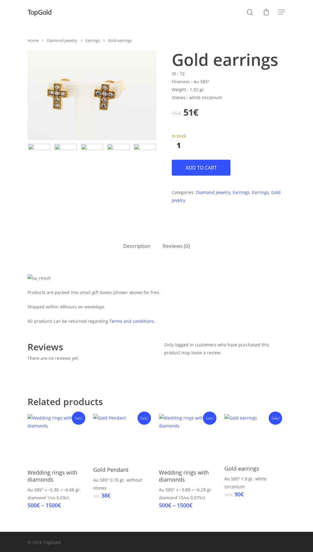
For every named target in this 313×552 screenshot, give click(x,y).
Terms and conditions (131, 321)
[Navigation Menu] (281, 12)
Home (33, 40)
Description (136, 245)
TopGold (40, 12)
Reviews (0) (176, 245)
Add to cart (201, 167)
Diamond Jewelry (62, 40)
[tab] (136, 246)
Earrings (92, 40)
